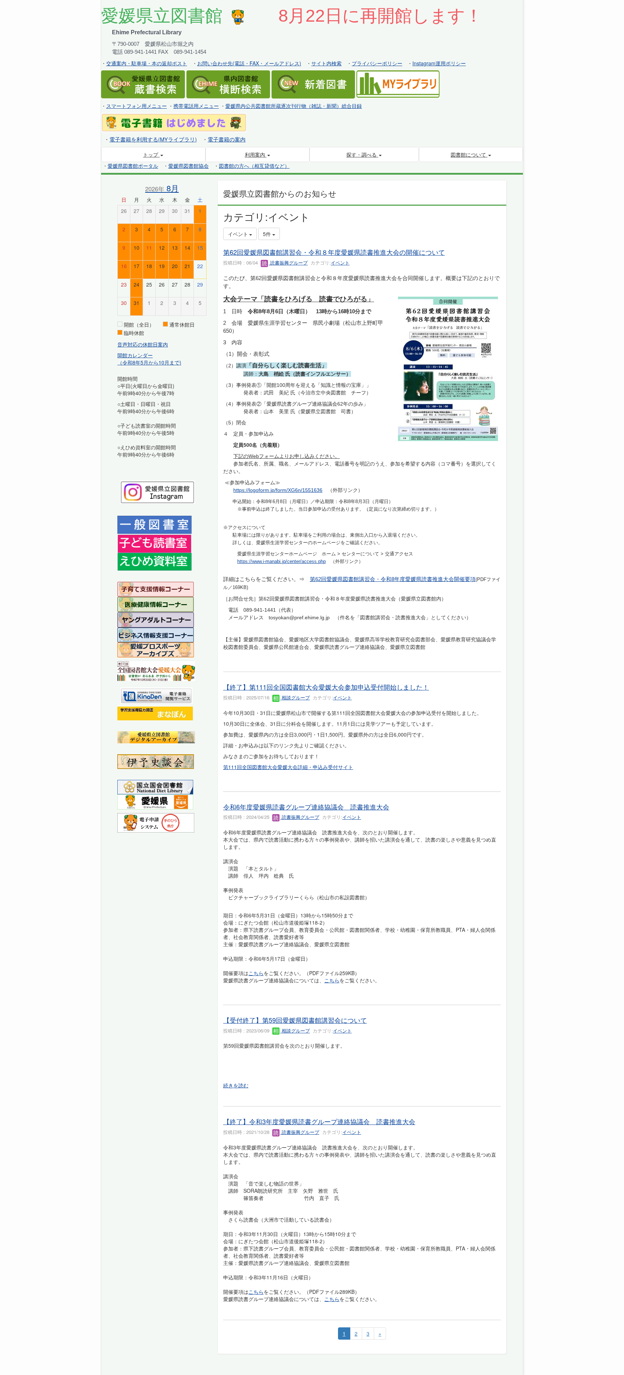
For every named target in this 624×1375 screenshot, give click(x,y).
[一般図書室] (154, 524)
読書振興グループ (288, 262)
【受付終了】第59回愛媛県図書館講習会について (295, 1020)
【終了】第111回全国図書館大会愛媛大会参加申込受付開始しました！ (326, 686)
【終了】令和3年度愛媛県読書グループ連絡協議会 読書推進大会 (319, 1121)
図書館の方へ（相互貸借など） (254, 165)
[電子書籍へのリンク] (173, 122)
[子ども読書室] (154, 542)
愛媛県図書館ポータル (133, 165)
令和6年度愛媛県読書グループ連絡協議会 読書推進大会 (306, 806)
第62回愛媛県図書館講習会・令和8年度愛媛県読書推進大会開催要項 (393, 579)
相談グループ (295, 697)
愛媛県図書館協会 (188, 165)
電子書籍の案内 (227, 139)
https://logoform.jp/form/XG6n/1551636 (277, 490)
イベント (340, 262)
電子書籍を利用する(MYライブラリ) (153, 139)
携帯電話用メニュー (196, 105)
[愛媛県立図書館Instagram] (157, 491)
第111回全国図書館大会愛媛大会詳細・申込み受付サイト (288, 767)
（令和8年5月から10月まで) (149, 362)
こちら (256, 973)
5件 (267, 233)
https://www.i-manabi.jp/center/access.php (281, 561)
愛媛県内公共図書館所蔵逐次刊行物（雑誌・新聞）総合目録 (293, 105)
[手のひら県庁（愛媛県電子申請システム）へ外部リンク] (155, 822)
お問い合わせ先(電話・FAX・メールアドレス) (249, 63)
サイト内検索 (326, 63)
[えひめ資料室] (154, 561)
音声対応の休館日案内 (142, 344)
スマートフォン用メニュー (136, 105)
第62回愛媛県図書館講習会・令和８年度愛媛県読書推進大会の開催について (334, 252)
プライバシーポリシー (377, 63)
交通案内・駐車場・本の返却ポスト (146, 63)
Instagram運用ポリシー (439, 63)
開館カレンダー (135, 355)
